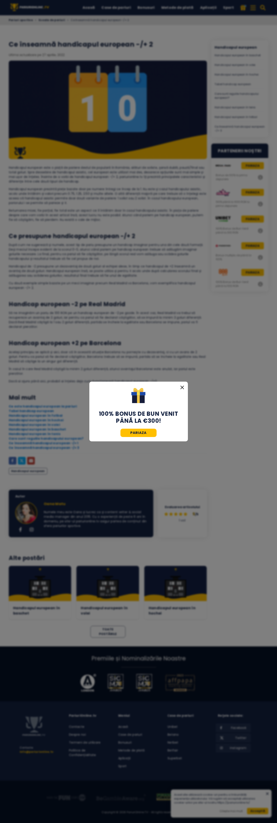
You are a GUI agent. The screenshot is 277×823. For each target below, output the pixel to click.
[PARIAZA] (138, 396)
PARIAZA (138, 432)
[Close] (182, 387)
